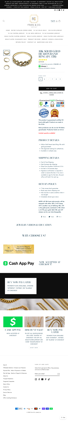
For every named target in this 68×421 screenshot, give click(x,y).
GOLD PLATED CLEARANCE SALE (16, 39)
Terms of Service (7, 392)
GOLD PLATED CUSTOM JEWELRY (15, 36)
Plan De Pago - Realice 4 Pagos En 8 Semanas (15, 373)
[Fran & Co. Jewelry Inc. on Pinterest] (46, 379)
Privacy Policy (6, 389)
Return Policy (6, 384)
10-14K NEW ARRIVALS (33, 33)
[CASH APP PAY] (13, 321)
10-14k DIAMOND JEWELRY (51, 33)
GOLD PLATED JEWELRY (34, 36)
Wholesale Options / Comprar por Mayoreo (14, 368)
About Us (5, 376)
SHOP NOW (34, 347)
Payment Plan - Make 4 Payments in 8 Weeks (14, 370)
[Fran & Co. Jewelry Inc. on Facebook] (39, 379)
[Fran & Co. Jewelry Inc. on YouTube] (42, 379)
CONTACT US (31, 42)
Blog (4, 395)
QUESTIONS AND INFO (44, 42)
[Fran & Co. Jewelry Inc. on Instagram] (36, 379)
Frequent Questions (8, 378)
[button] (43, 60)
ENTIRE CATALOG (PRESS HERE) (21, 30)
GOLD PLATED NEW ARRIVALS (53, 36)
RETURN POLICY (21, 42)
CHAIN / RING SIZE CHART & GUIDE (53, 94)
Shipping (41, 68)
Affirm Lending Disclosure (10, 398)
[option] (34, 4)
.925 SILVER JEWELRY (55, 30)
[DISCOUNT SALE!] (34, 321)
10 (41, 83)
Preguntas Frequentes (8, 381)
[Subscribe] (59, 374)
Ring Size (42, 76)
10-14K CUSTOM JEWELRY (16, 33)
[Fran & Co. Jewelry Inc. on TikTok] (49, 379)
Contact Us (6, 387)
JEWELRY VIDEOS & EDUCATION (52, 39)
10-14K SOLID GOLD (40, 30)
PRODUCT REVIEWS (34, 39)
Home (8, 30)
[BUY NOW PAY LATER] (55, 321)
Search (5, 365)
